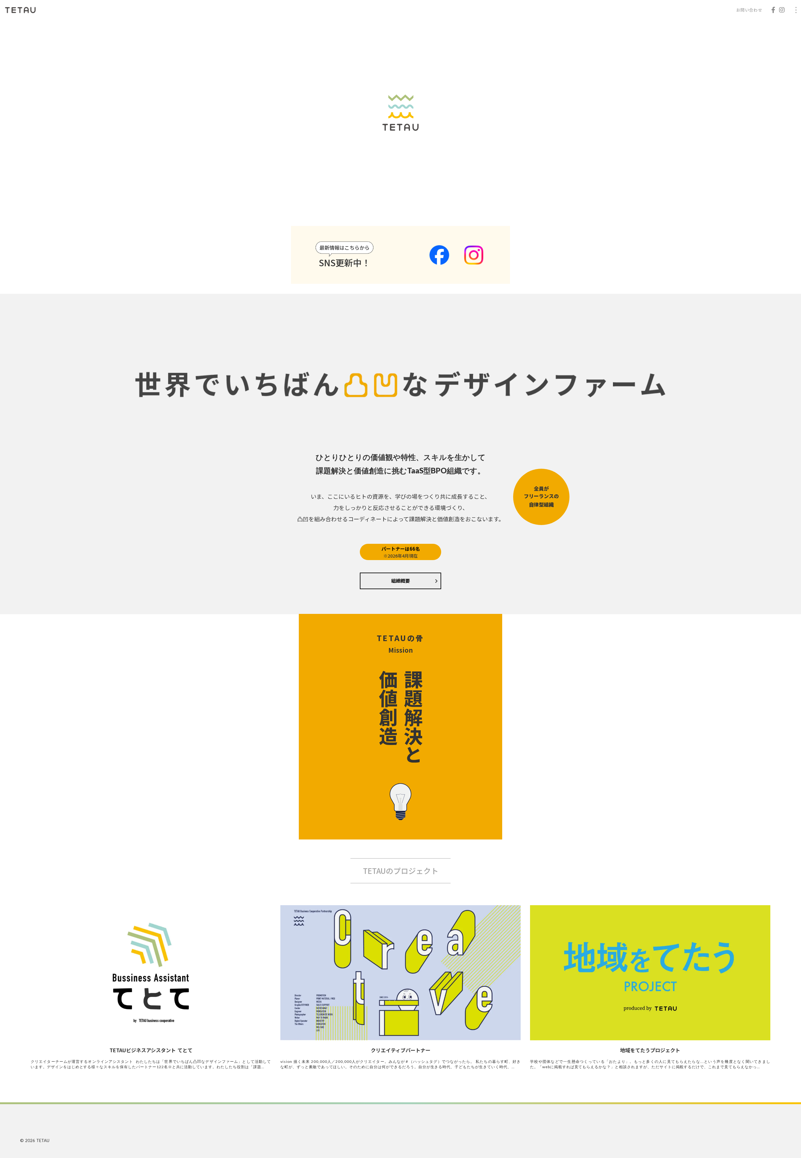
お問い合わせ (749, 10)
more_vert (796, 10)
